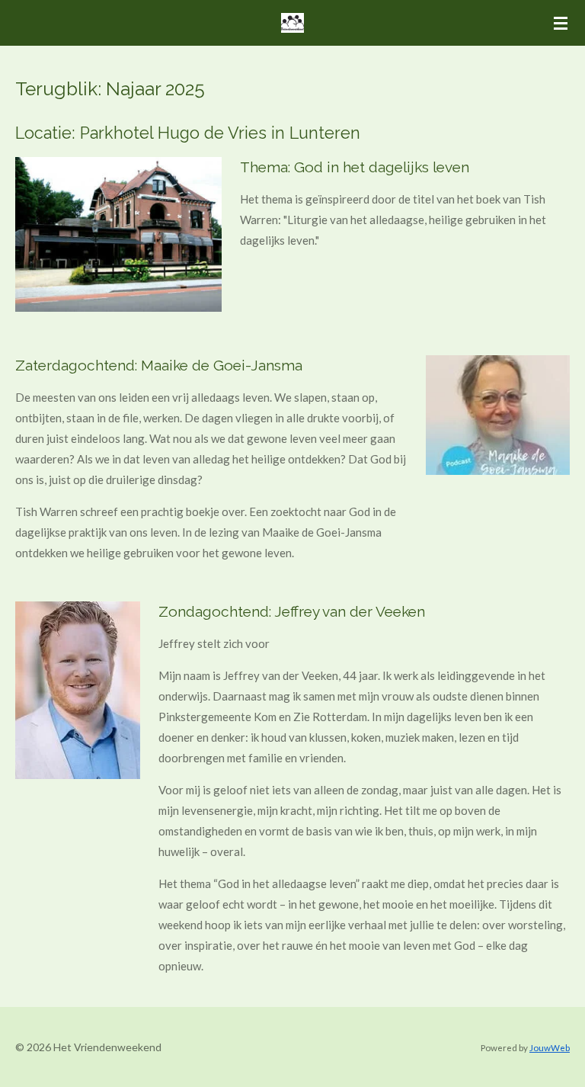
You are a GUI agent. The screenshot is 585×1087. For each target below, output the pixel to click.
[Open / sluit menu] (560, 23)
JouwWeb (549, 1047)
